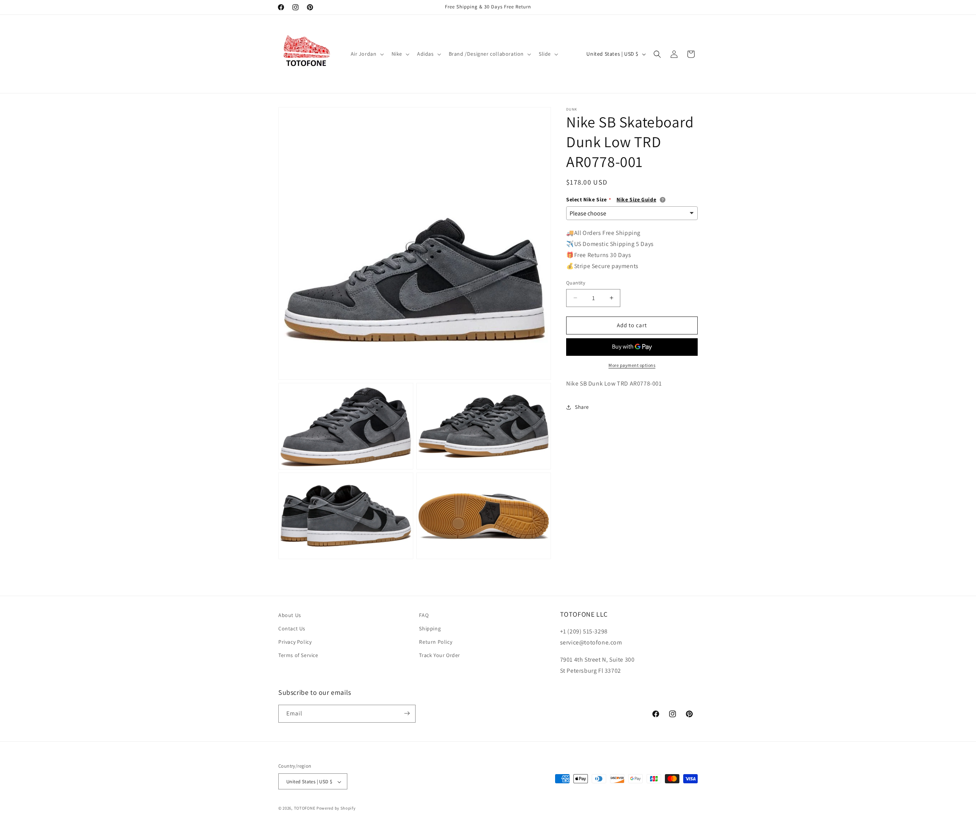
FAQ (424, 615)
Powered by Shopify (336, 808)
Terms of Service (298, 655)
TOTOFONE (305, 808)
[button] (366, 54)
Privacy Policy (294, 642)
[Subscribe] (406, 713)
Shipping (430, 628)
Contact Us (291, 628)
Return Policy (435, 642)
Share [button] (582, 406)
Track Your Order (439, 655)
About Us (289, 615)
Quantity (575, 283)
